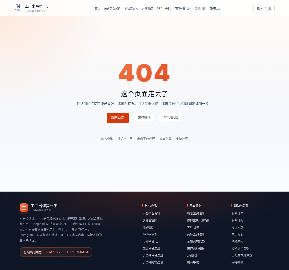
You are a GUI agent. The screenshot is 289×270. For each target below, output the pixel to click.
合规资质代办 (196, 241)
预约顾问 (237, 241)
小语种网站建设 (152, 262)
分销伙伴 (200, 8)
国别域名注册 (151, 248)
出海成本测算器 (241, 255)
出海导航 (193, 262)
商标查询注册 (196, 234)
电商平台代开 (182, 8)
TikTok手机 (164, 8)
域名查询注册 (196, 213)
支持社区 (214, 8)
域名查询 (107, 138)
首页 (97, 8)
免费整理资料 (112, 8)
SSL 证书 (193, 227)
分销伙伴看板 (240, 248)
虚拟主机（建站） (199, 220)
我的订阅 (237, 220)
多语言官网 (131, 8)
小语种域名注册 (152, 255)
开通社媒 (147, 8)
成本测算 (165, 138)
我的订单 (237, 213)
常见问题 (237, 227)
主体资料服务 (196, 248)
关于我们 (237, 234)
